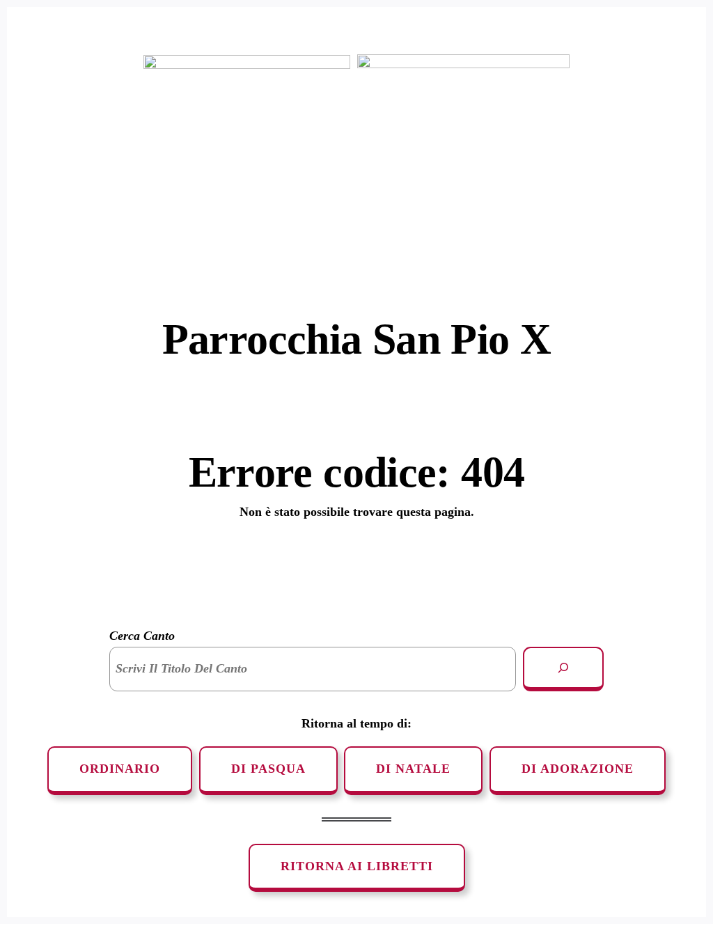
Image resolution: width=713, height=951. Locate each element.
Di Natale (413, 769)
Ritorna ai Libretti (357, 866)
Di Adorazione (578, 769)
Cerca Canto (142, 636)
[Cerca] (563, 669)
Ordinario (119, 769)
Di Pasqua (268, 769)
